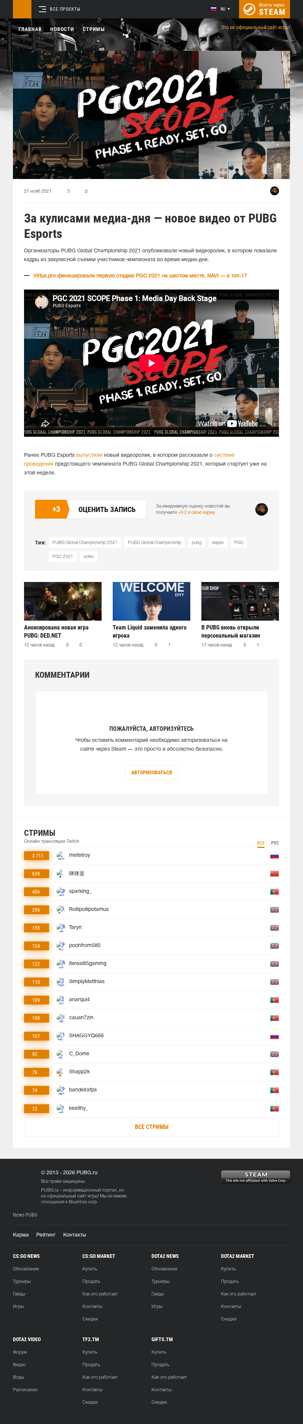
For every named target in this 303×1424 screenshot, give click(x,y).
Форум (20, 1352)
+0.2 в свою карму (196, 513)
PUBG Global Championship (154, 543)
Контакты (74, 1235)
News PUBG (25, 1215)
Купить (89, 1269)
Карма (21, 1235)
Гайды (19, 1294)
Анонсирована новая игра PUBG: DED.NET (56, 631)
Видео (19, 1365)
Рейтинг (46, 1235)
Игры (18, 1307)
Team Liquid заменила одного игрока (150, 631)
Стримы (94, 29)
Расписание (25, 1390)
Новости (62, 29)
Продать (91, 1282)
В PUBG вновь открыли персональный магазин (230, 631)
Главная (29, 29)
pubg (197, 543)
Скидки (90, 1319)
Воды (18, 1377)
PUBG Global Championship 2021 (85, 543)
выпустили (89, 455)
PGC (239, 543)
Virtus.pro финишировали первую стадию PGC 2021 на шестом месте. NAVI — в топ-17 (140, 276)
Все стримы (151, 1126)
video (89, 557)
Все (261, 843)
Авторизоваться (151, 772)
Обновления (25, 1269)
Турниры (22, 1282)
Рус (275, 843)
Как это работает (100, 1294)
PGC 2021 (62, 557)
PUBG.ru (50, 1190)
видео (218, 543)
